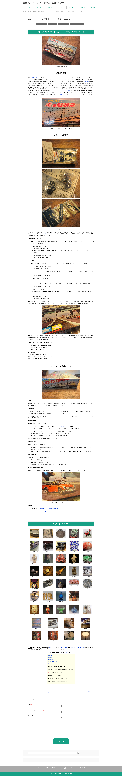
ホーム (28, 7)
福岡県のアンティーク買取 (63, 24)
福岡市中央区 (34, 77)
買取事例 (50, 7)
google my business (52, 661)
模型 (54, 77)
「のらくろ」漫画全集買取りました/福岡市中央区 (81, 692)
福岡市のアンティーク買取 (41, 24)
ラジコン (69, 90)
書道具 (65, 647)
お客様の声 (61, 7)
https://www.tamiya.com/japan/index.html (49, 508)
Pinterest (50, 655)
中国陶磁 (79, 647)
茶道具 (61, 647)
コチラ (66, 652)
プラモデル (86, 81)
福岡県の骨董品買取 (74, 24)
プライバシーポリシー (63, 768)
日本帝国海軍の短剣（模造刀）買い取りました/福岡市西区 (43, 692)
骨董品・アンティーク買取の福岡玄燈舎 (43, 2)
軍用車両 (62, 426)
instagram (50, 659)
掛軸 (61, 94)
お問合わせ (93, 7)
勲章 (75, 647)
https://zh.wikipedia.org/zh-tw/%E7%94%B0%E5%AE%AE (49, 511)
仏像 (72, 647)
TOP (34, 11)
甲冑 (83, 647)
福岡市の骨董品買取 (52, 24)
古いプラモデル (45, 233)
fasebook (50, 657)
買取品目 (39, 7)
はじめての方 (72, 7)
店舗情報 (83, 7)
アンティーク (52, 647)
